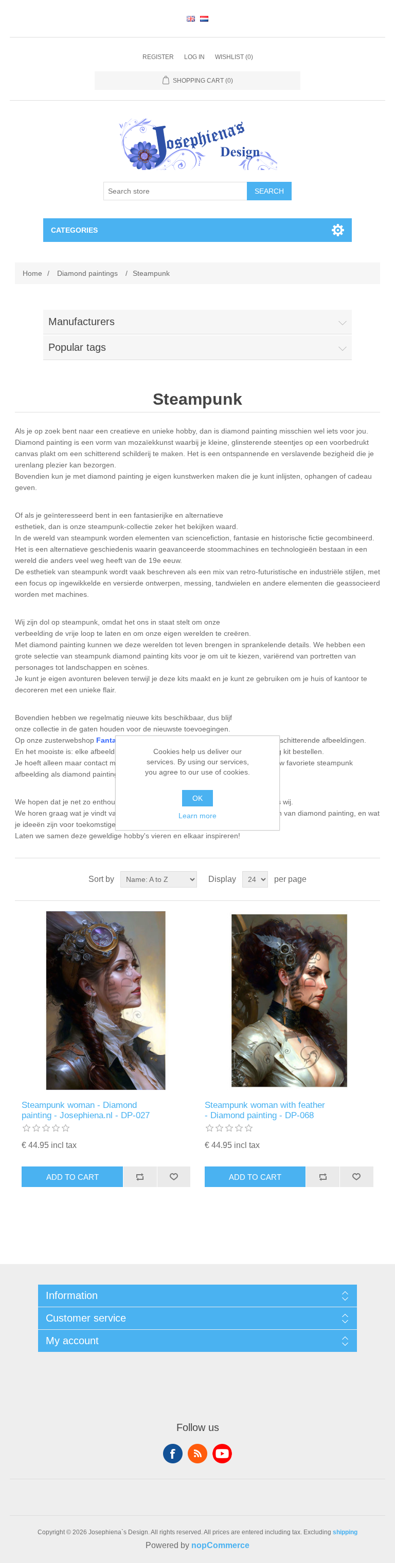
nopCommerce (220, 1545)
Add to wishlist (174, 1176)
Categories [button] (74, 230)
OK (197, 798)
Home (32, 273)
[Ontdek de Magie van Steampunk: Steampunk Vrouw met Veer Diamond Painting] (289, 1000)
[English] (191, 18)
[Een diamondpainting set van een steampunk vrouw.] (105, 1000)
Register (158, 57)
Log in (194, 57)
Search (269, 191)
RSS (197, 1453)
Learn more (197, 816)
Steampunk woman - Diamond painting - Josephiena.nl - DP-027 (86, 1110)
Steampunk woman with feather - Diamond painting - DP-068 (265, 1110)
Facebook (173, 1453)
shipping (345, 1532)
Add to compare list (140, 1176)
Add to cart (72, 1177)
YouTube (222, 1453)
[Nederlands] (204, 18)
